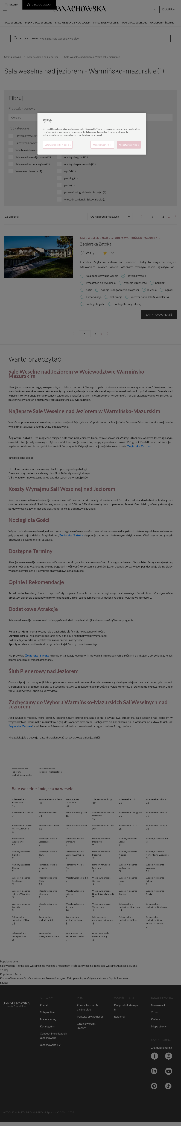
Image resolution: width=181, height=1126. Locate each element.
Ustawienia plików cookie (58, 145)
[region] (91, 134)
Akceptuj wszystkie (129, 145)
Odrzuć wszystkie (102, 145)
